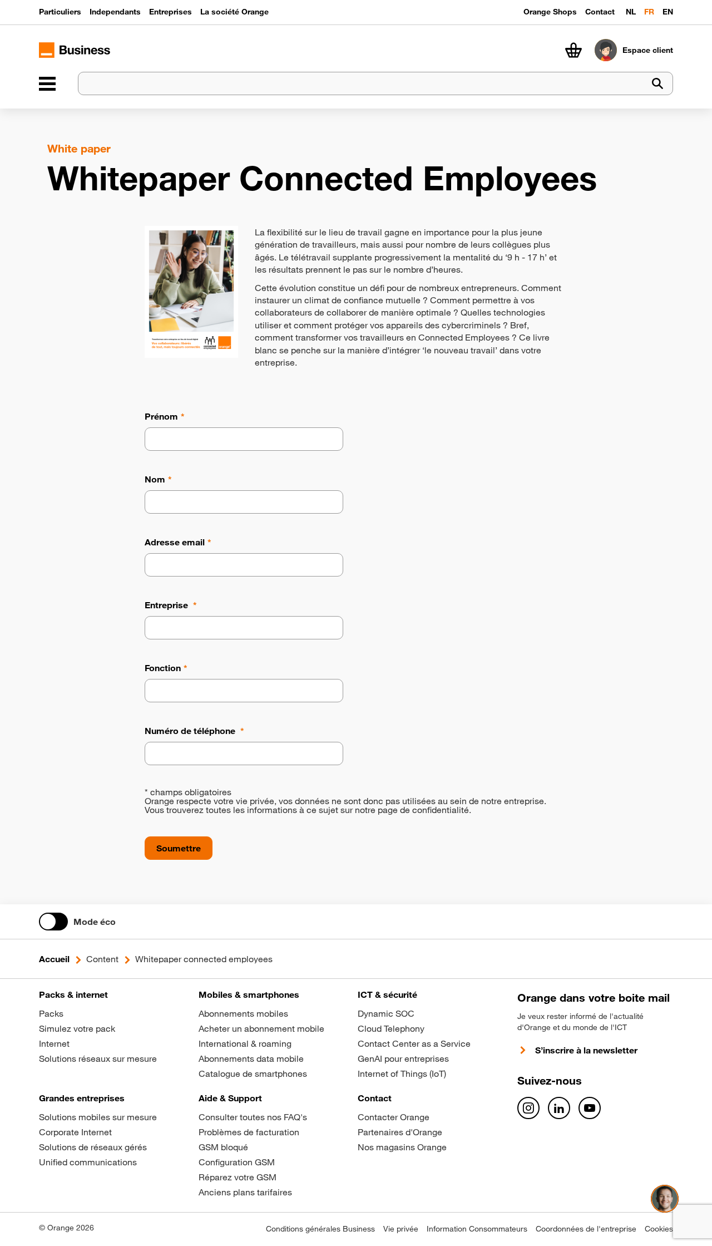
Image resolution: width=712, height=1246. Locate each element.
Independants (115, 12)
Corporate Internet (75, 1131)
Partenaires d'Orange (400, 1131)
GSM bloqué (223, 1147)
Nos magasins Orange (402, 1147)
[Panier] (573, 50)
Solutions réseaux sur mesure (98, 1058)
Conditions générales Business (320, 1229)
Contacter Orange (393, 1116)
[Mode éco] (53, 921)
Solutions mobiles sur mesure (98, 1116)
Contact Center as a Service (414, 1043)
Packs (51, 1013)
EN (667, 12)
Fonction (163, 667)
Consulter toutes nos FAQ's (253, 1116)
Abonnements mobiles (243, 1013)
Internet (54, 1043)
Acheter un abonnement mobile (261, 1028)
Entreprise (167, 604)
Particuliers (60, 12)
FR (649, 12)
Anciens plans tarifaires (245, 1192)
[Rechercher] (657, 83)
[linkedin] (559, 1108)
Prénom (161, 416)
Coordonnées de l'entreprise (586, 1229)
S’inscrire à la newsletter (586, 1050)
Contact (600, 12)
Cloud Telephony (391, 1028)
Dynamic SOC (386, 1013)
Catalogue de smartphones (253, 1073)
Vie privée (400, 1229)
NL (631, 12)
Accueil (54, 958)
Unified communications (88, 1162)
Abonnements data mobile (251, 1058)
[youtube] (589, 1108)
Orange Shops (550, 12)
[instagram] (528, 1108)
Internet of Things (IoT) (402, 1073)
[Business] (47, 83)
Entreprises (170, 12)
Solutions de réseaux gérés (93, 1147)
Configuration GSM (237, 1162)
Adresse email (175, 542)
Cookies (659, 1229)
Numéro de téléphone (191, 730)
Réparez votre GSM (237, 1177)
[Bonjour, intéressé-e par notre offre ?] (665, 1199)
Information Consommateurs (477, 1229)
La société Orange (234, 12)
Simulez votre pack (77, 1028)
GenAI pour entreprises (403, 1058)
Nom (155, 479)
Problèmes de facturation (249, 1131)
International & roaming (245, 1043)
